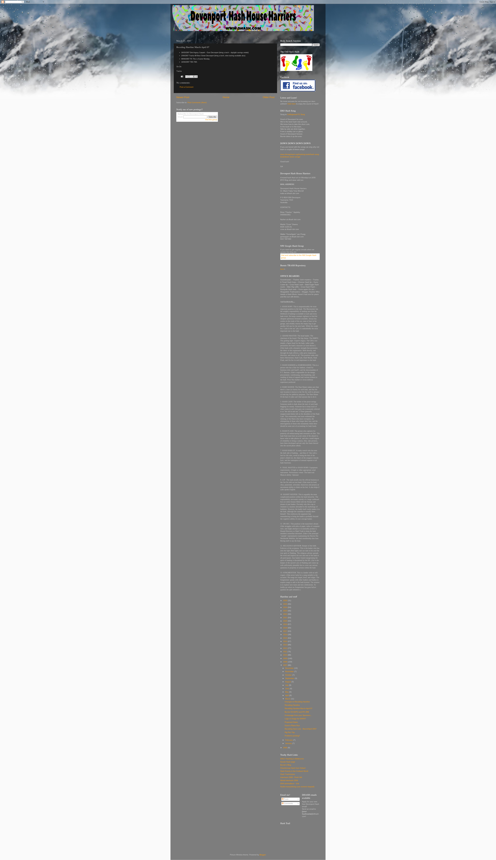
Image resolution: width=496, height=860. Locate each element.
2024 (285, 607)
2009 (285, 658)
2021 (285, 618)
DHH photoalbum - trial (289, 784)
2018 (285, 628)
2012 (285, 648)
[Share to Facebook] (194, 76)
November (289, 671)
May (287, 692)
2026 (285, 601)
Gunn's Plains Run (292, 726)
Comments (288, 803)
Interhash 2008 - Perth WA (291, 777)
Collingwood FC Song (296, 114)
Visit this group (211, 120)
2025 (285, 604)
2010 (285, 655)
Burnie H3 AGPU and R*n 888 (297, 712)
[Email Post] (182, 76)
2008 (285, 662)
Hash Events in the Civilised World (294, 771)
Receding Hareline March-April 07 (298, 708)
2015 (285, 638)
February (289, 740)
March (288, 699)
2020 (285, 621)
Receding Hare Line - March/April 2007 (301, 729)
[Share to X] (191, 76)
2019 (285, 624)
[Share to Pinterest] (196, 76)
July (287, 685)
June (287, 689)
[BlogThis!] (189, 76)
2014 (285, 641)
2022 (285, 614)
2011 (285, 652)
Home (226, 97)
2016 (285, 635)
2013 (285, 645)
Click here (292, 104)
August (288, 682)
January (288, 743)
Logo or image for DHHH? (295, 719)
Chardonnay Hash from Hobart (292, 768)
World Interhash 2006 (289, 780)
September (290, 678)
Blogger (262, 855)
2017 (285, 631)
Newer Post (182, 97)
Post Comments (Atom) (197, 103)
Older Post (268, 97)
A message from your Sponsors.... (298, 715)
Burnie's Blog (285, 765)
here (282, 269)
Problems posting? (292, 736)
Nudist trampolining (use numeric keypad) (297, 787)
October (288, 675)
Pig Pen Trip (290, 732)
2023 (285, 611)
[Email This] (186, 76)
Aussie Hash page (287, 762)
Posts (285, 799)
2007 (285, 665)
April (287, 695)
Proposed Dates (291, 722)
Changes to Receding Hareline (297, 702)
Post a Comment (186, 87)
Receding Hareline (292, 705)
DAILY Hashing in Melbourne (292, 759)
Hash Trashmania (287, 774)
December (289, 668)
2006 (285, 748)
